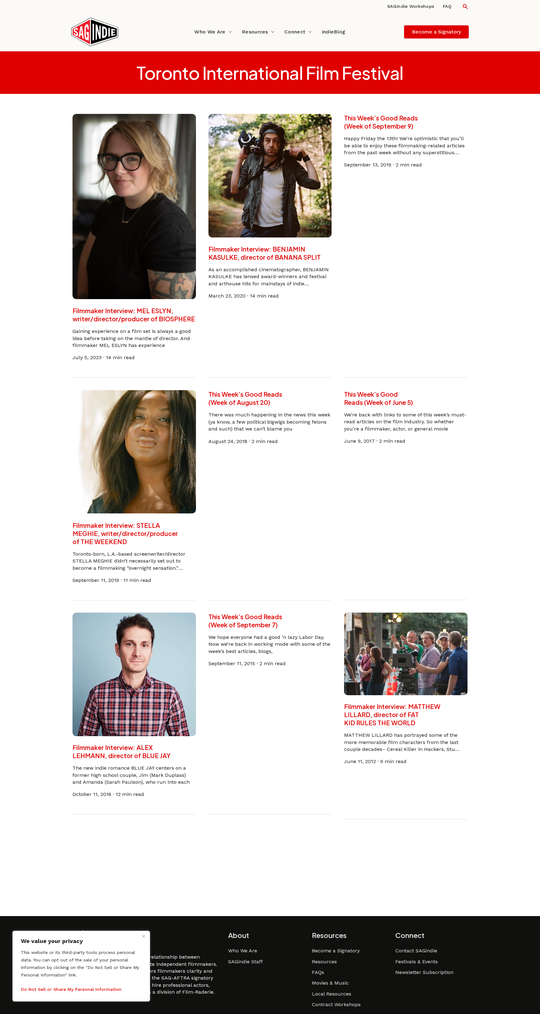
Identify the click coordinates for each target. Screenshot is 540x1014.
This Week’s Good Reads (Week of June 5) (378, 398)
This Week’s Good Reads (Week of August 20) (245, 398)
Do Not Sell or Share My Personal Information (71, 989)
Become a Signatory (336, 951)
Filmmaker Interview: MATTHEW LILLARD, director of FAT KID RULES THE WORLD (392, 715)
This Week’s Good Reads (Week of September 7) (245, 621)
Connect (294, 32)
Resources (255, 32)
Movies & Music (330, 983)
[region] (81, 966)
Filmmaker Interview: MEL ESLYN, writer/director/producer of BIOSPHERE (133, 315)
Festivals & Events (416, 962)
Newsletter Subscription (424, 972)
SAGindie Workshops (410, 6)
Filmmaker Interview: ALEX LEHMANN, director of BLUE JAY (121, 752)
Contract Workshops (336, 1004)
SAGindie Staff (245, 962)
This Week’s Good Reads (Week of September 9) (381, 122)
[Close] (143, 936)
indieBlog (334, 32)
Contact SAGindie (416, 951)
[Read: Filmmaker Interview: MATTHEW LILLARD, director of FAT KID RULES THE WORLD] (406, 653)
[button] (465, 6)
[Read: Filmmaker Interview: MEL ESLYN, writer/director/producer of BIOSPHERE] (134, 206)
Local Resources (331, 994)
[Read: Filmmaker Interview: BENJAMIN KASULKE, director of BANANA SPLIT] (270, 175)
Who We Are (209, 32)
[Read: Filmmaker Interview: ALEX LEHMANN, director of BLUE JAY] (134, 674)
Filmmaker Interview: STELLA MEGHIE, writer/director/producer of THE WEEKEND (125, 533)
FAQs (318, 972)
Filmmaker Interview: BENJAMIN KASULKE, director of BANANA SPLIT (264, 253)
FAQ (447, 6)
